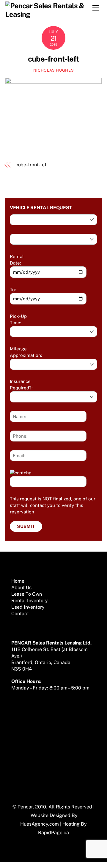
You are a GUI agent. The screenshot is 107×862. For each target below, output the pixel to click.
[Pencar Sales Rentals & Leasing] (52, 14)
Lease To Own (26, 594)
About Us (21, 587)
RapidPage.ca (53, 832)
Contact (20, 613)
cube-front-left (53, 58)
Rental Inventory (29, 600)
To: (13, 289)
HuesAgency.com (39, 824)
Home (17, 581)
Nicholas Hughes (53, 70)
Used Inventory (28, 607)
